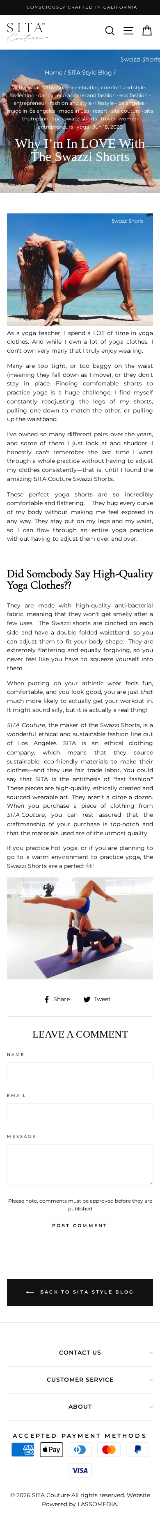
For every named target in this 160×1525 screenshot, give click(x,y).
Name (16, 1054)
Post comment (80, 1225)
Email (17, 1095)
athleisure (56, 87)
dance (45, 95)
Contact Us (80, 1352)
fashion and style (70, 103)
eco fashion (133, 95)
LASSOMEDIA (97, 1504)
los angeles (130, 103)
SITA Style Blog (90, 72)
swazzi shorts (80, 119)
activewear (26, 87)
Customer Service (80, 1379)
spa (56, 119)
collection (22, 95)
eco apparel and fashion (86, 95)
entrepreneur (30, 103)
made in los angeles (31, 111)
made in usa (74, 111)
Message (22, 1136)
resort (100, 111)
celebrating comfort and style (108, 87)
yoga (83, 127)
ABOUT (80, 1406)
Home (53, 72)
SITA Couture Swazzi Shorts (73, 479)
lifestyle (104, 103)
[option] (80, 7)
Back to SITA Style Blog (85, 1292)
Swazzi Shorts (120, 725)
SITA (69, 743)
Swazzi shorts (71, 623)
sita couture (126, 111)
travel (108, 119)
